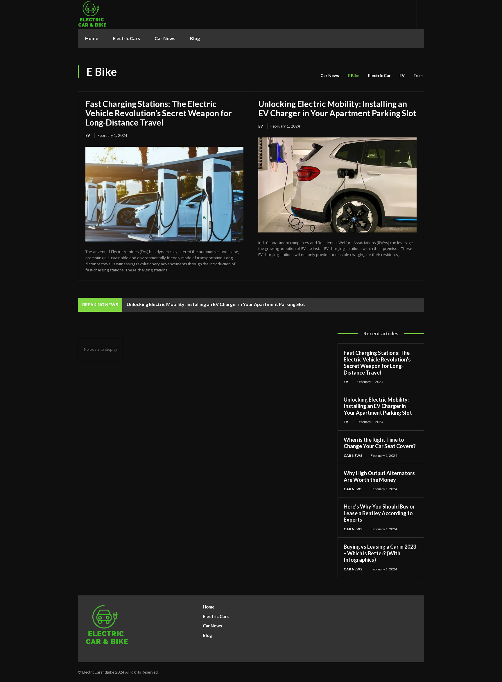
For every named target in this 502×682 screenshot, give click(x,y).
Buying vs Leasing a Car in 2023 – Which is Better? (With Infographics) (380, 553)
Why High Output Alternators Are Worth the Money (379, 476)
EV (402, 75)
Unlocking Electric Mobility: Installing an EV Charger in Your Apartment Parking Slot (337, 108)
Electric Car (379, 75)
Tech (418, 75)
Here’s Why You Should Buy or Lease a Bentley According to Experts (379, 513)
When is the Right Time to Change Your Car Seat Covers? (380, 443)
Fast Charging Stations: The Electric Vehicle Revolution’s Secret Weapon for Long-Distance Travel (158, 113)
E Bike (353, 75)
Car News (329, 75)
